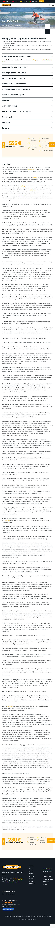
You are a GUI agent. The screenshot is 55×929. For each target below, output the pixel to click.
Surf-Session (30, 169)
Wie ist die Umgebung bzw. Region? (16, 111)
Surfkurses (32, 190)
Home (3, 25)
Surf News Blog (47, 876)
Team (44, 874)
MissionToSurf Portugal (10, 900)
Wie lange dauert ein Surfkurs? (14, 72)
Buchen (41, 1)
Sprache (5, 128)
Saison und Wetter (48, 879)
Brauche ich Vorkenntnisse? (13, 78)
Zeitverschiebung (9, 106)
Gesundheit (7, 117)
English (16, 1)
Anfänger (34, 60)
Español (25, 1)
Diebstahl (6, 122)
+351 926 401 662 (18, 880)
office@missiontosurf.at (12, 882)
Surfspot (7, 520)
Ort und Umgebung (32, 882)
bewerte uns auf (7, 909)
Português (34, 1)
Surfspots (22, 196)
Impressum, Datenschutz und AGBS (27, 919)
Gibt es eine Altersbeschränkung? (16, 89)
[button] (27, 56)
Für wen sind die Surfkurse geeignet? (17, 56)
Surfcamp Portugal (31, 872)
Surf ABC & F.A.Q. (47, 869)
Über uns (8, 25)
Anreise (31, 878)
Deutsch (7, 1)
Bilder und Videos (47, 871)
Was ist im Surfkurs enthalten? (14, 67)
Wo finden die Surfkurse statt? (14, 83)
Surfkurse (31, 876)
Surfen (35, 177)
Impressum (46, 881)
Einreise (5, 100)
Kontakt (45, 884)
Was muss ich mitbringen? (13, 95)
